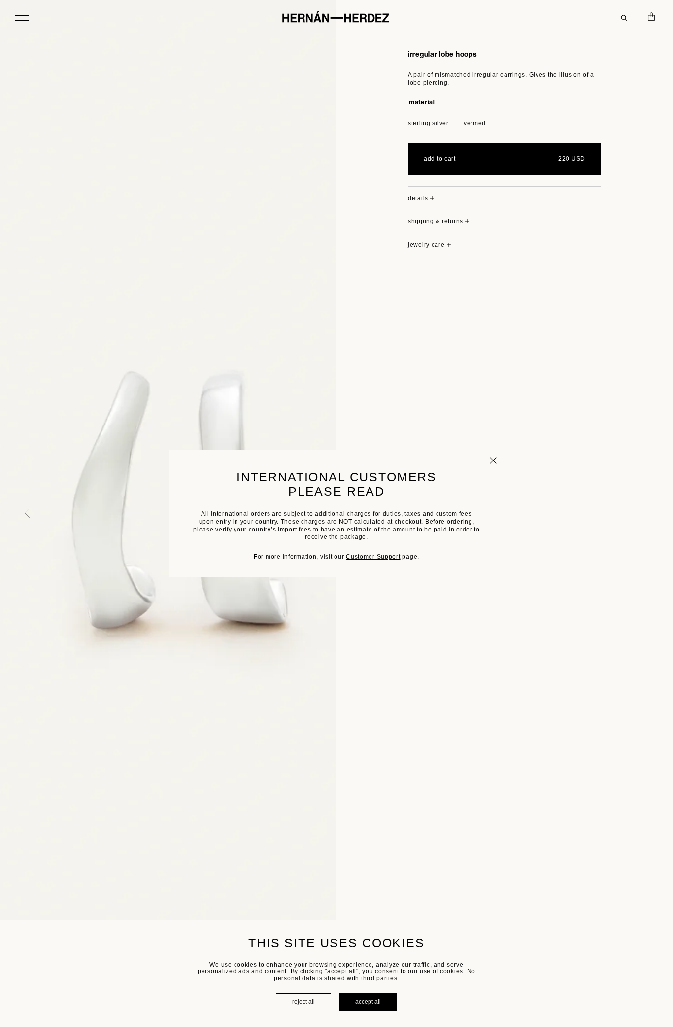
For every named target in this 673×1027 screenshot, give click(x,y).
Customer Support (373, 556)
